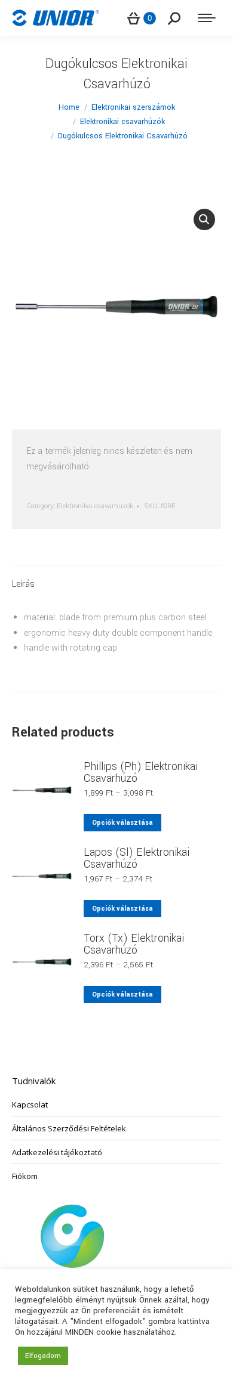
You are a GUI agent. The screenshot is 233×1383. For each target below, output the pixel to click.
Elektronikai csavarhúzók (95, 506)
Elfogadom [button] (43, 1356)
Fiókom (25, 1176)
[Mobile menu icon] (206, 18)
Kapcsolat (30, 1104)
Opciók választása (122, 822)
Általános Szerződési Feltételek (69, 1128)
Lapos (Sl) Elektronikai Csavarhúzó (136, 858)
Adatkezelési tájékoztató (57, 1152)
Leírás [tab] (23, 584)
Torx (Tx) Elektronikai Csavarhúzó (134, 944)
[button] (204, 219)
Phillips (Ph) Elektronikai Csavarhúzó (141, 772)
